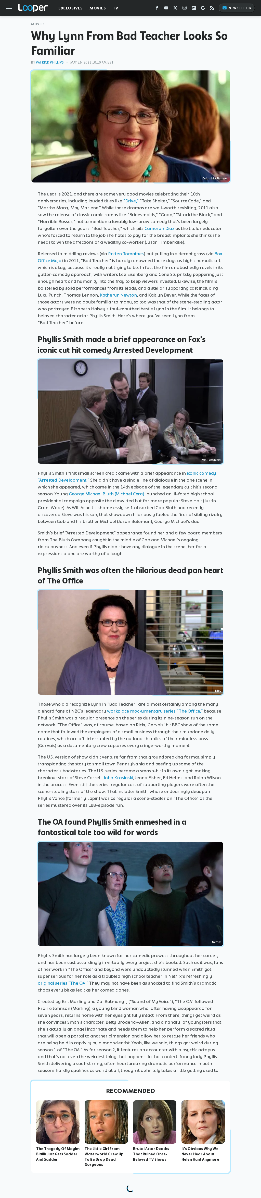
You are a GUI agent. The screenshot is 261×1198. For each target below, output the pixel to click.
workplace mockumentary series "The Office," (155, 711)
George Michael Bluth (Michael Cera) (107, 494)
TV (115, 8)
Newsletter (240, 8)
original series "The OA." (63, 983)
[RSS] (212, 9)
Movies (97, 8)
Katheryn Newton (118, 295)
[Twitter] (175, 9)
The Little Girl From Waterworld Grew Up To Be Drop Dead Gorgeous (104, 1156)
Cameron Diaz (159, 228)
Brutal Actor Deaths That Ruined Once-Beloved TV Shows (151, 1154)
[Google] (202, 9)
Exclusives (70, 8)
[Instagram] (184, 9)
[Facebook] (157, 9)
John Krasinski (118, 778)
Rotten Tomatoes (126, 254)
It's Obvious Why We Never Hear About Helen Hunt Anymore (200, 1154)
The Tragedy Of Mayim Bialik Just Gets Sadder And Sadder (58, 1154)
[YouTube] (166, 9)
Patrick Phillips (50, 62)
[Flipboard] (193, 9)
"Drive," (131, 201)
